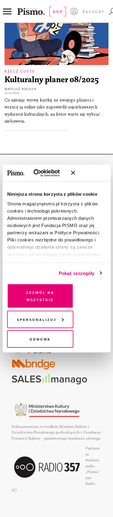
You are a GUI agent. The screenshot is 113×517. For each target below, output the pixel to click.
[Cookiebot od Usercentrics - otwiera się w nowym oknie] (42, 173)
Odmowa (40, 338)
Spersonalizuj (36, 319)
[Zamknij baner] (89, 173)
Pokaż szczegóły (77, 273)
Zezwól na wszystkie (40, 296)
